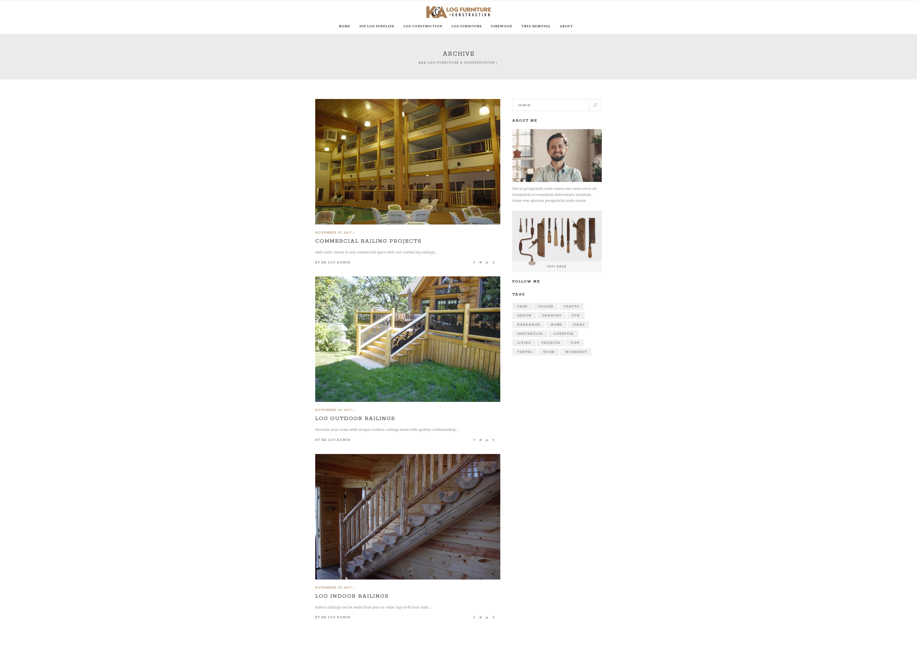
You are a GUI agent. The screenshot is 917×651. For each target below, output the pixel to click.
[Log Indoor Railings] (407, 457)
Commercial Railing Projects (368, 241)
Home (556, 325)
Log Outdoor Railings (355, 418)
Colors (545, 306)
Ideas (578, 325)
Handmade (528, 325)
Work (548, 352)
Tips (574, 343)
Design (524, 315)
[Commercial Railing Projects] (407, 102)
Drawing (551, 315)
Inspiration (530, 334)
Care (522, 306)
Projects (550, 343)
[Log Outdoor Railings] (407, 279)
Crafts (571, 306)
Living (524, 343)
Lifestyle (563, 334)
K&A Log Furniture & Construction (456, 63)
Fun (576, 315)
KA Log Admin (335, 262)
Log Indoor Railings (352, 596)
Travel (524, 352)
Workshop (576, 352)
